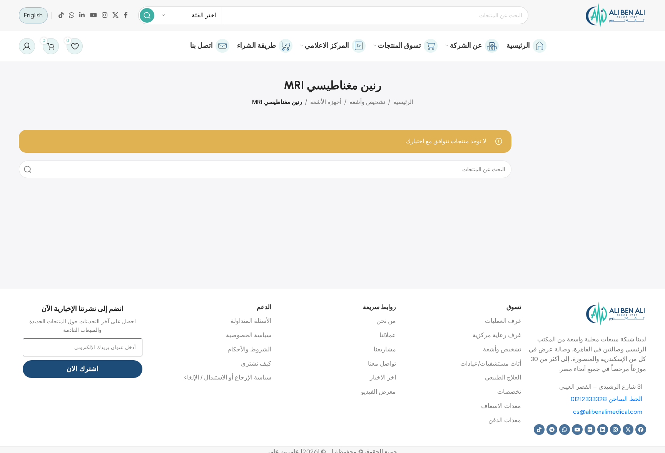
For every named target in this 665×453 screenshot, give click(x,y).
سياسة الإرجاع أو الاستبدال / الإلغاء (227, 377)
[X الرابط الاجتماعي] (115, 15)
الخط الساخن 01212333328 (606, 399)
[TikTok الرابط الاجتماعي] (61, 15)
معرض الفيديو (378, 391)
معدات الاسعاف (501, 406)
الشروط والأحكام (249, 349)
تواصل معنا (382, 363)
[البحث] (147, 15)
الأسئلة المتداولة (251, 320)
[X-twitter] (628, 429)
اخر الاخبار (383, 377)
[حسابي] (27, 46)
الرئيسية (403, 102)
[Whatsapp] (564, 429)
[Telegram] (551, 429)
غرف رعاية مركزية (497, 335)
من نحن (386, 320)
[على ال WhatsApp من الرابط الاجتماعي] (71, 15)
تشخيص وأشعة (367, 102)
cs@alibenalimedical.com (607, 411)
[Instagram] (615, 429)
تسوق (513, 307)
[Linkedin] (602, 429)
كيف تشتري (256, 363)
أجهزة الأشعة (325, 102)
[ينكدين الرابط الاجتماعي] (82, 15)
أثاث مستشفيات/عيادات (490, 363)
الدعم (264, 307)
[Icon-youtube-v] (577, 429)
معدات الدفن (504, 420)
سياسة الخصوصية (248, 335)
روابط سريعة (379, 307)
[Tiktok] (539, 429)
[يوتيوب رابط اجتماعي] (93, 15)
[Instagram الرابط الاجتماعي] (104, 15)
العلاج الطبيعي (503, 377)
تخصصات (509, 391)
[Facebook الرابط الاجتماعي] (125, 15)
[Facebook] (640, 429)
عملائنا (387, 335)
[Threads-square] (590, 429)
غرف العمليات (503, 320)
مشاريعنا (385, 349)
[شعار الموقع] (615, 15)
